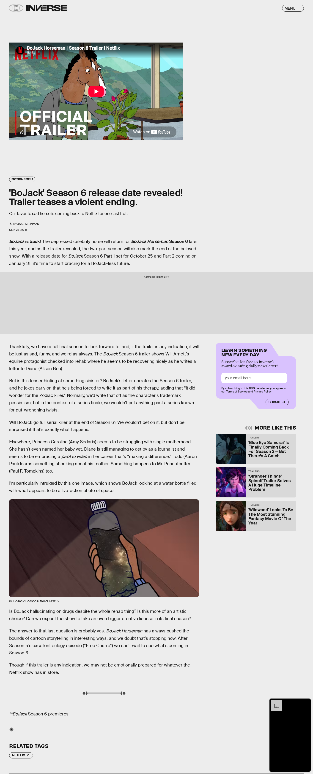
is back (24, 241)
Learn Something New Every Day (244, 352)
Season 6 (159, 241)
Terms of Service (236, 391)
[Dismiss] (305, 702)
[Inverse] (46, 8)
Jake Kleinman (28, 224)
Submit (275, 402)
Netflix (18, 755)
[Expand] (274, 702)
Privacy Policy (263, 391)
